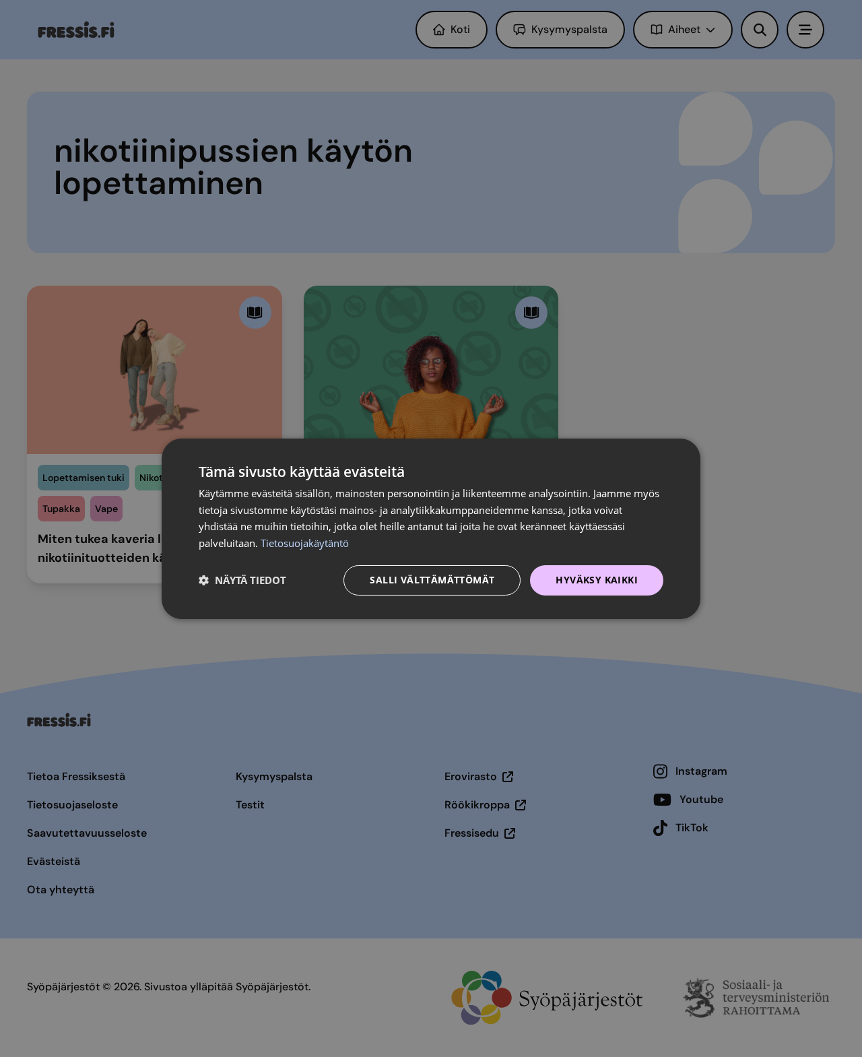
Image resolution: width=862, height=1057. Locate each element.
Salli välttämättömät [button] (432, 579)
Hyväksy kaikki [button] (597, 579)
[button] (242, 580)
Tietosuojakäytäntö (305, 543)
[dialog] (431, 528)
